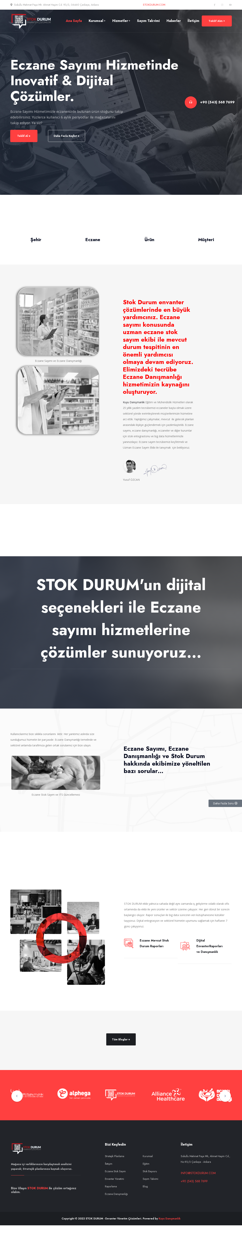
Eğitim (146, 1164)
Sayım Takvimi (148, 20)
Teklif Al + (23, 136)
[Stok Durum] (32, 21)
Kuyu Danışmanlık (134, 402)
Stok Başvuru (150, 1171)
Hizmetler (120, 20)
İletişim (193, 20)
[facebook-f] (214, 5)
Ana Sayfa (74, 20)
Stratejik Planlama (114, 1156)
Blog (145, 1186)
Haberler (174, 20)
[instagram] (222, 5)
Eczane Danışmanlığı (116, 1194)
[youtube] (230, 5)
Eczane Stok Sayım (115, 1171)
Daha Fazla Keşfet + (66, 136)
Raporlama (111, 1186)
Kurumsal (96, 20)
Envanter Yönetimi (114, 1179)
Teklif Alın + (217, 21)
